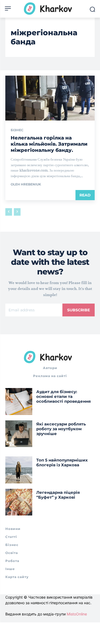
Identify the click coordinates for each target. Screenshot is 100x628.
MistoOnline (77, 614)
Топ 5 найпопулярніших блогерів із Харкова (62, 462)
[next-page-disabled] (17, 212)
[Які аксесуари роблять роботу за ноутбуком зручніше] (18, 433)
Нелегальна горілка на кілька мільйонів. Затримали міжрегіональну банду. (49, 144)
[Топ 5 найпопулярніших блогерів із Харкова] (18, 469)
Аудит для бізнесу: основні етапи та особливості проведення (63, 396)
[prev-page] (8, 212)
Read (85, 195)
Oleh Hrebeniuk (26, 184)
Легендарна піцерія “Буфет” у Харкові (58, 495)
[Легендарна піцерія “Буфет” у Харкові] (18, 502)
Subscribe (78, 310)
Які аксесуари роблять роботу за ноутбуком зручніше (61, 428)
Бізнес (17, 130)
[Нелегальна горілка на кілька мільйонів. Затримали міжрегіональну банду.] (50, 98)
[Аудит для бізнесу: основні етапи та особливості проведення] (18, 401)
